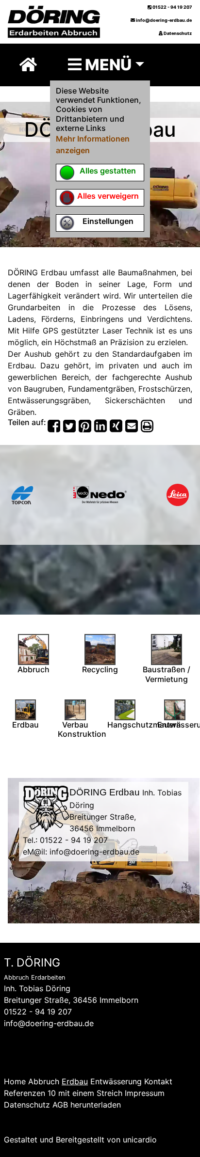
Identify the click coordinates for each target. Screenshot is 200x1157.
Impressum (145, 1093)
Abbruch (43, 1081)
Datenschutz (177, 33)
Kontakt (158, 1081)
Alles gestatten (108, 170)
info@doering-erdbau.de (163, 20)
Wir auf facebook (35, 1058)
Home (15, 1081)
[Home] (28, 64)
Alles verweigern (108, 196)
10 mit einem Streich (85, 1093)
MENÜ (107, 64)
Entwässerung (116, 1081)
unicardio (140, 1139)
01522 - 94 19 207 (171, 7)
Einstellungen (108, 221)
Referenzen (24, 1093)
